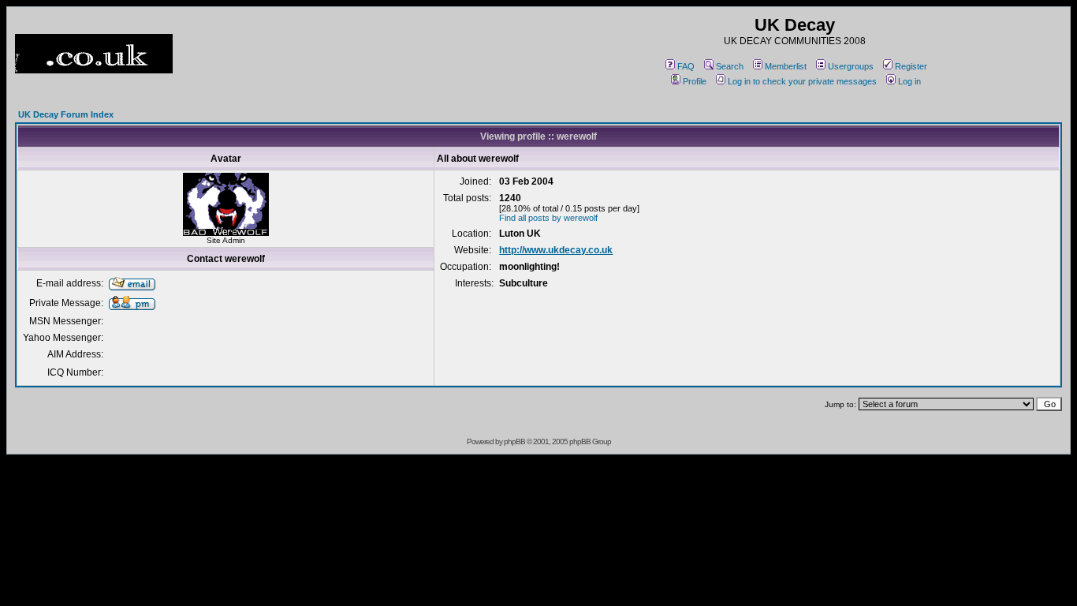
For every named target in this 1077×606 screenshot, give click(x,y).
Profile (694, 81)
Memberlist (786, 66)
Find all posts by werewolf (548, 218)
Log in (909, 81)
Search (729, 66)
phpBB (514, 441)
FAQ (686, 66)
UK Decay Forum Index (66, 114)
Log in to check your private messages (802, 81)
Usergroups (851, 66)
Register (911, 66)
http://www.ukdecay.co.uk (556, 250)
